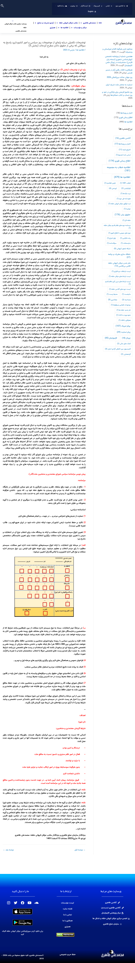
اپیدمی (113, 188)
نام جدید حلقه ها (124, 310)
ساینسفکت (126, 243)
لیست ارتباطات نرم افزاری (121, 271)
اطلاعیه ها (64, 27)
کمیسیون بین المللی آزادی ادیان (118, 349)
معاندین (112, 299)
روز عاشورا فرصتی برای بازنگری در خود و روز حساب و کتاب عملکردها (117, 94)
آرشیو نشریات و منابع (45, 23)
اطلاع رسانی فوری (125, 117)
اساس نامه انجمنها (123, 155)
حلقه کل (126, 220)
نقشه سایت (67, 908)
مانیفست (126, 294)
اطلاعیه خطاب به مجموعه (118, 169)
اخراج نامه (125, 149)
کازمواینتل (111, 338)
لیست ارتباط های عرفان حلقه (120, 276)
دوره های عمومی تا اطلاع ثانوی (119, 233)
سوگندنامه (111, 243)
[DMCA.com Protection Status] (65, 934)
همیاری (52, 27)
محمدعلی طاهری (89, 23)
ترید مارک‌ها (125, 193)
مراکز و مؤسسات (80, 27)
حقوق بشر (122, 214)
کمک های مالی (124, 343)
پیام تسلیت (123, 332)
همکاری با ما (67, 920)
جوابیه (127, 209)
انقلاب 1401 (125, 183)
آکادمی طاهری (123, 138)
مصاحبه (126, 299)
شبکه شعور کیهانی (122, 248)
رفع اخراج (111, 238)
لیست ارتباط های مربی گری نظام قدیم (118, 283)
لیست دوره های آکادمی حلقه (120, 289)
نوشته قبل (79, 850)
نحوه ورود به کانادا (123, 315)
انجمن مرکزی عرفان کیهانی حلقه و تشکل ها (110, 918)
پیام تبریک (123, 326)
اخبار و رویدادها (126, 113)
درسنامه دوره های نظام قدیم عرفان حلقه (117, 226)
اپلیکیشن (126, 188)
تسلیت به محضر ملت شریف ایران (119, 84)
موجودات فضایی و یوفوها (121, 305)
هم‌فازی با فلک (125, 320)
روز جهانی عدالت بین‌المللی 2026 (119, 77)
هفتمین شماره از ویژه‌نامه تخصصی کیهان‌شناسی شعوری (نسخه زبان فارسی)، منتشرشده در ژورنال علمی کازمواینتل (118, 61)
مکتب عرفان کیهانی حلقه (68, 23)
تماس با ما (67, 914)
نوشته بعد (8, 850)
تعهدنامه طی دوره (124, 198)
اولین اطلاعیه (110, 183)
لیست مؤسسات (67, 902)
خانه (100, 23)
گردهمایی (126, 354)
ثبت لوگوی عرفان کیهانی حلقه (119, 203)
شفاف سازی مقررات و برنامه (119, 256)
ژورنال (126, 338)
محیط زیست (112, 294)
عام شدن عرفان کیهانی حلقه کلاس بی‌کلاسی (119, 265)
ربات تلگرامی (125, 238)
